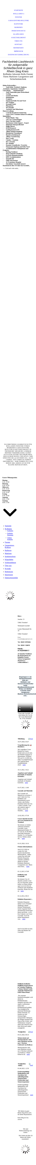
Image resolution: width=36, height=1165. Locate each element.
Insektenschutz (18, 31)
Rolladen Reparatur (10, 534)
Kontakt (18, 44)
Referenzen (18, 48)
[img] (18, 4)
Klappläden (18, 34)
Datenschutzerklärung (18, 54)
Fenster (18, 17)
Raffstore (18, 24)
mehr (24, 765)
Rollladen (18, 13)
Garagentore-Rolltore (18, 20)
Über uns (18, 41)
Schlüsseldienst (18, 37)
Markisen (18, 27)
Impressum (18, 51)
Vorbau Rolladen (10, 538)
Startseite (18, 10)
